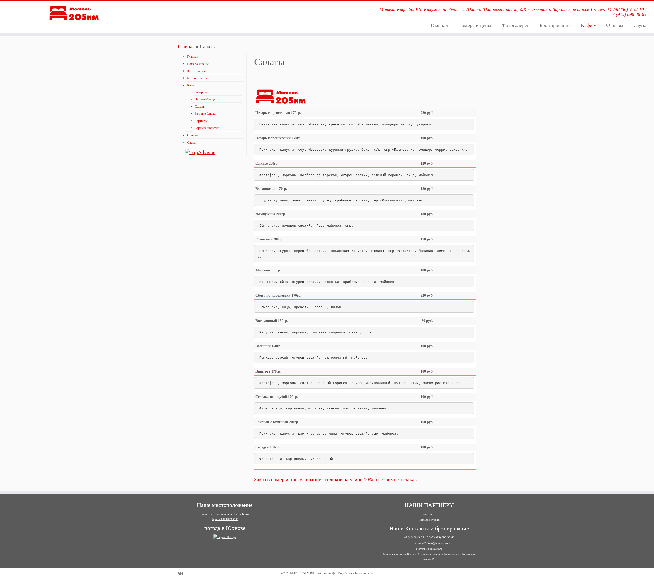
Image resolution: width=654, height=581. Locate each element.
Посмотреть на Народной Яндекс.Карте (224, 513)
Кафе (587, 25)
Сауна (639, 25)
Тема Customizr (364, 573)
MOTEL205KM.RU (302, 573)
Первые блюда (205, 99)
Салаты (200, 106)
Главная (439, 25)
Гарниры (201, 121)
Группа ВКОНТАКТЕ (225, 519)
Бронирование (555, 25)
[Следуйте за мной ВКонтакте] (182, 573)
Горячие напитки (207, 128)
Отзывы (614, 25)
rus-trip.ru (429, 513)
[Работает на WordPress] (333, 572)
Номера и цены (474, 25)
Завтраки (201, 92)
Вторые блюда (205, 113)
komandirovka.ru (429, 519)
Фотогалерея (515, 25)
